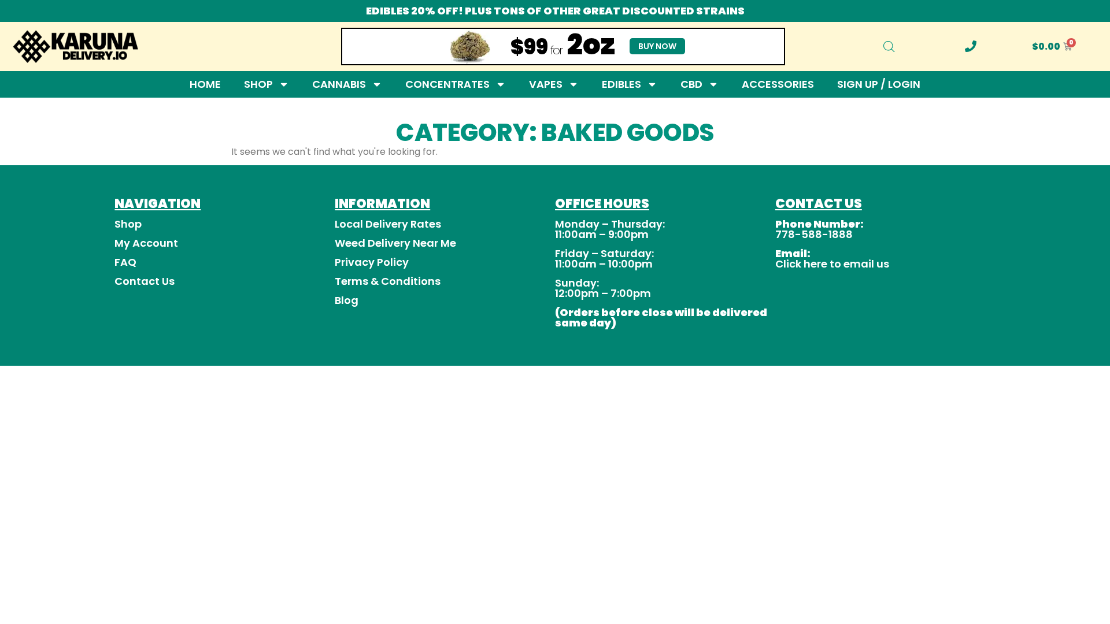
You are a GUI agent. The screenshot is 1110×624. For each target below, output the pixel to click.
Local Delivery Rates (388, 224)
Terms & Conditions (388, 281)
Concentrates (447, 84)
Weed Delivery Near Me (395, 243)
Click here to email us (832, 264)
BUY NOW (657, 46)
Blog (346, 300)
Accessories (778, 84)
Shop (258, 84)
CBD (691, 84)
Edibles (621, 84)
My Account (146, 243)
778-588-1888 (814, 234)
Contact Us (144, 281)
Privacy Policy (372, 262)
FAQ (125, 262)
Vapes (546, 84)
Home (205, 84)
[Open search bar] (889, 47)
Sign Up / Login (878, 84)
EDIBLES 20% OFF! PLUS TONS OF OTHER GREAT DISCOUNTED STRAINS (555, 10)
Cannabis (339, 84)
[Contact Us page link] (970, 46)
